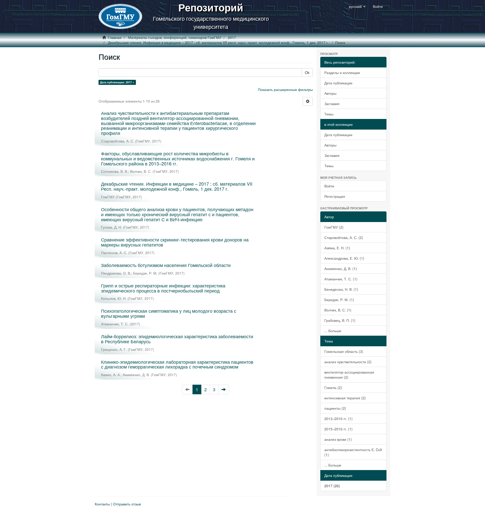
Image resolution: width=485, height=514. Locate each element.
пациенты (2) (335, 408)
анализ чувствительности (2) (348, 361)
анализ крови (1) (338, 439)
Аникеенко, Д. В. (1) (340, 268)
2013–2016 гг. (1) (338, 418)
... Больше (332, 330)
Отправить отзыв (127, 503)
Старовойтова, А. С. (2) (343, 237)
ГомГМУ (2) (334, 227)
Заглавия (332, 103)
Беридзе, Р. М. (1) (339, 299)
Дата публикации (338, 82)
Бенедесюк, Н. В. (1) (341, 289)
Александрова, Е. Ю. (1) (344, 258)
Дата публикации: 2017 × (117, 82)
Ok (307, 72)
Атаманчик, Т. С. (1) (340, 278)
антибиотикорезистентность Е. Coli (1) (353, 452)
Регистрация (334, 196)
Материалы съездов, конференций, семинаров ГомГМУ (174, 37)
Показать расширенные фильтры (285, 89)
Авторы (330, 93)
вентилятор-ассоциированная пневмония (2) (349, 375)
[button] (357, 6)
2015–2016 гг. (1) (338, 428)
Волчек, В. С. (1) (337, 309)
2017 (232, 37)
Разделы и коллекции (342, 72)
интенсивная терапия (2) (345, 397)
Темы (328, 113)
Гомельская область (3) (343, 351)
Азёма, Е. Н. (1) (337, 247)
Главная (115, 37)
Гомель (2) (333, 387)
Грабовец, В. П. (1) (339, 320)
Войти (329, 185)
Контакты (102, 503)
